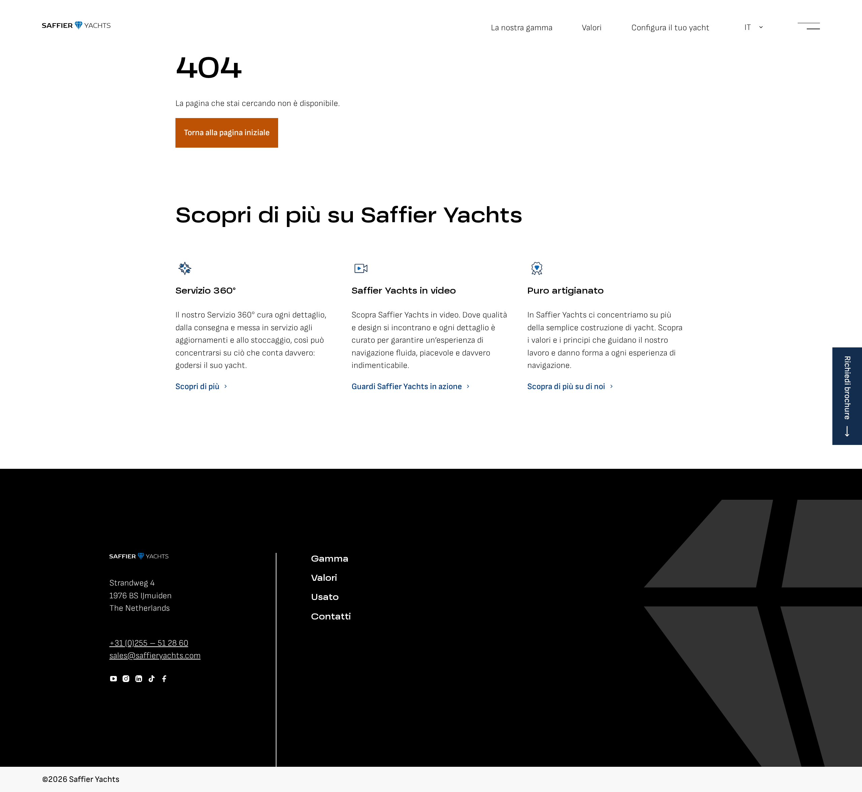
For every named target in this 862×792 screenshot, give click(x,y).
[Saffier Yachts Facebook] (164, 679)
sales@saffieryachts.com (155, 655)
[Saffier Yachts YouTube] (113, 679)
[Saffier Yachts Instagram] (126, 679)
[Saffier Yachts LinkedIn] (139, 679)
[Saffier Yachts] (76, 25)
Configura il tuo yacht (670, 28)
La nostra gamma (522, 28)
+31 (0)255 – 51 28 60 (148, 643)
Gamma (330, 559)
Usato (325, 598)
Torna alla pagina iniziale (227, 132)
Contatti (331, 617)
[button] (753, 27)
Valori (592, 28)
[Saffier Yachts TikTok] (151, 679)
